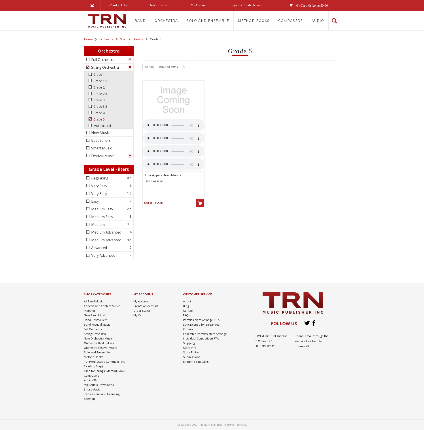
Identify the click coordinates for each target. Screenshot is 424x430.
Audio (318, 21)
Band (140, 21)
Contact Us (118, 5)
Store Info (189, 348)
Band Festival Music (97, 324)
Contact (188, 311)
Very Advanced (102, 255)
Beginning (99, 178)
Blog (186, 306)
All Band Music (93, 301)
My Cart (138, 315)
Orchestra (166, 21)
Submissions (191, 357)
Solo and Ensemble (208, 21)
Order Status (158, 5)
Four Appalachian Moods (163, 175)
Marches (90, 311)
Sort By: (150, 67)
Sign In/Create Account (247, 5)
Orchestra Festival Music (100, 348)
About (187, 301)
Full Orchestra (102, 59)
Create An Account (145, 306)
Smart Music (101, 148)
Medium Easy (101, 209)
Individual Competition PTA (201, 338)
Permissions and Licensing (101, 394)
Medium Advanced (105, 232)
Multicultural (102, 126)
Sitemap (89, 399)
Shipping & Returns (196, 362)
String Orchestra (104, 67)
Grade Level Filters (109, 169)
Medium (97, 224)
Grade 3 (99, 100)
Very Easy (98, 185)
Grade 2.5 (100, 94)
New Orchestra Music (98, 338)
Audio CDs (91, 380)
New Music (99, 132)
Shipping (189, 343)
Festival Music (102, 155)
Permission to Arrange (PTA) (201, 320)
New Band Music (95, 315)
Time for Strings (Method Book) (104, 371)
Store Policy (191, 352)
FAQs (186, 315)
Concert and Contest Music (102, 306)
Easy (94, 201)
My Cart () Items (311, 6)
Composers (290, 21)
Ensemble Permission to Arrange (205, 334)
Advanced (98, 247)
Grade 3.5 (100, 106)
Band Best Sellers (96, 320)
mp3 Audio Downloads (99, 385)
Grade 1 (99, 74)
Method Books (254, 21)
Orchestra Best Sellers (99, 343)
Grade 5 (99, 119)
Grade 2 (99, 87)
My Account (199, 5)
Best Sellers (100, 140)
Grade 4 (99, 113)
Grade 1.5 (100, 81)
